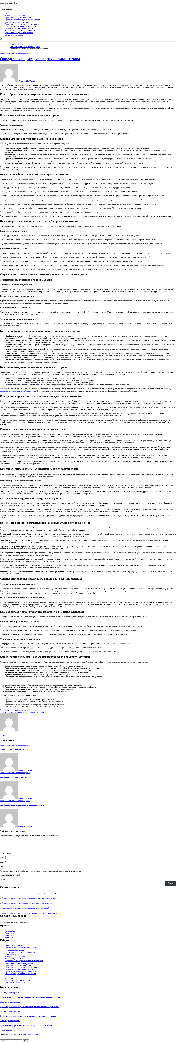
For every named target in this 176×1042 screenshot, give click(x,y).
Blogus (28, 1034)
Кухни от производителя (15, 15)
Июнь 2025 (9, 937)
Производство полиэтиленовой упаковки (22, 24)
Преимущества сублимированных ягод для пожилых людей (24, 908)
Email (3, 862)
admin (23, 81)
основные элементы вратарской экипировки (18, 391)
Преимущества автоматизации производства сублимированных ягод (28, 893)
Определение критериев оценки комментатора (40, 59)
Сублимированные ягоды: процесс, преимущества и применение (26, 903)
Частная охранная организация (17, 22)
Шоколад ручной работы (15, 35)
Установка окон (11, 978)
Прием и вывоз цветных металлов (19, 33)
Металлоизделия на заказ (15, 959)
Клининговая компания (14, 950)
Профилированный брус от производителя (22, 20)
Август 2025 (10, 933)
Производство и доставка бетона (18, 18)
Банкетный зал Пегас (13, 946)
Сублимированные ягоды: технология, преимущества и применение (28, 898)
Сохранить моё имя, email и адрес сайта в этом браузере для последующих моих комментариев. (42, 871)
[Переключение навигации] (1, 7)
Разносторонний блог (9, 3)
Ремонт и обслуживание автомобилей (20, 26)
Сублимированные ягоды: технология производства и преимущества (28, 913)
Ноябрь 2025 (10, 931)
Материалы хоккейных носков (13, 777)
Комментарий (6, 853)
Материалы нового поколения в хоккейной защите (22, 805)
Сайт (2, 866)
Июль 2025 (9, 935)
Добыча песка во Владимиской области (21, 948)
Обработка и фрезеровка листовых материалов (24, 961)
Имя (2, 857)
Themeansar (37, 1034)
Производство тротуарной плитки (19, 28)
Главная (8, 13)
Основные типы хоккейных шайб (14, 750)
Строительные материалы (15, 976)
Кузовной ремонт (12, 954)
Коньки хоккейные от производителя (20, 31)
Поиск (2, 879)
